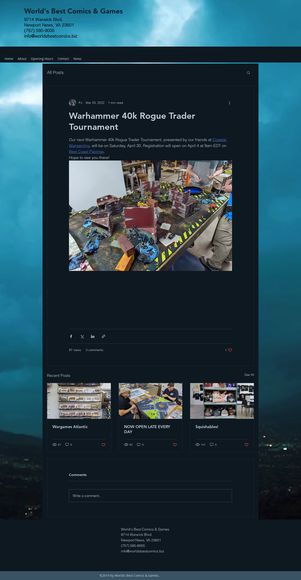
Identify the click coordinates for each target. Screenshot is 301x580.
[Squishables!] (222, 401)
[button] (248, 72)
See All (249, 375)
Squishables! (206, 426)
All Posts (55, 72)
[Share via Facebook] (71, 336)
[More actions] (229, 102)
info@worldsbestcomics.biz (50, 36)
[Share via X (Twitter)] (82, 336)
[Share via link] (103, 336)
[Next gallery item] (226, 216)
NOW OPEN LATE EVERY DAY (147, 429)
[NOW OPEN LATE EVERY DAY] (150, 401)
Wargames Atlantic (70, 426)
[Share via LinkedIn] (93, 336)
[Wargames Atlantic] (79, 401)
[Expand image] (150, 216)
